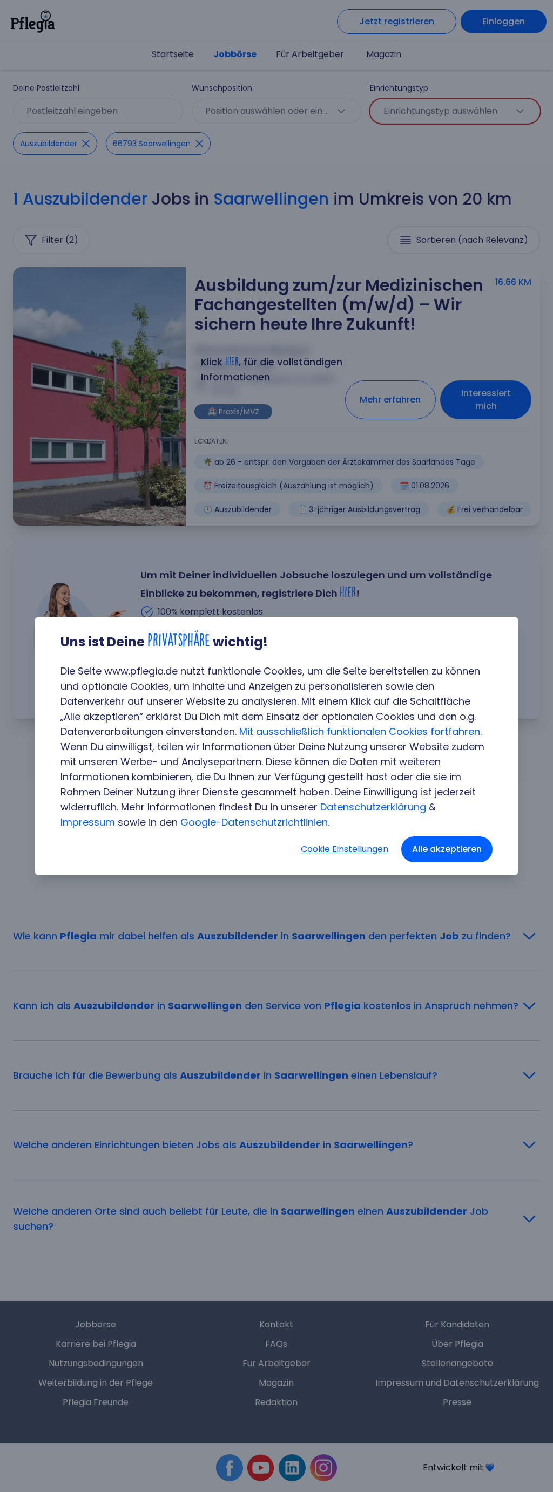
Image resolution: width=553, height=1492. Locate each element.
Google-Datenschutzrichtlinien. (254, 822)
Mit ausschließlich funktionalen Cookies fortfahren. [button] (360, 731)
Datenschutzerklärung (373, 807)
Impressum (87, 822)
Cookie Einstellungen (344, 849)
